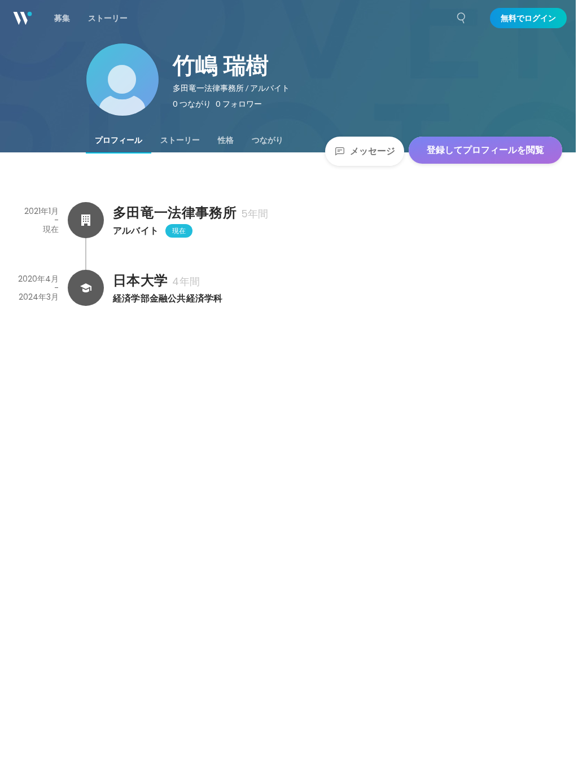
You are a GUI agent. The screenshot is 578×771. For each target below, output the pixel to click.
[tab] (118, 140)
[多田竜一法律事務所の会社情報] (86, 220)
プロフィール (118, 140)
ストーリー (180, 140)
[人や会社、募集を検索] (461, 18)
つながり (267, 140)
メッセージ (372, 150)
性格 (226, 140)
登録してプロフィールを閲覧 (485, 149)
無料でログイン (528, 18)
